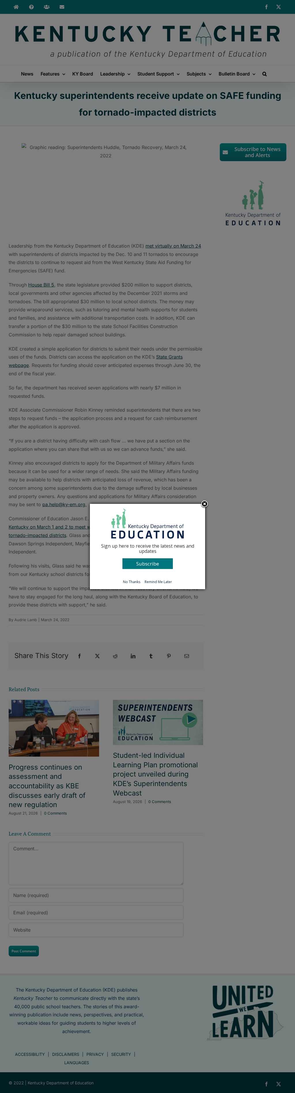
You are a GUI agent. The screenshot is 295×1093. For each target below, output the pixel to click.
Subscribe (147, 563)
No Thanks (131, 581)
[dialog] (147, 546)
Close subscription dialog (204, 504)
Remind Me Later (158, 581)
